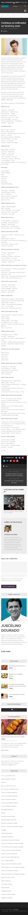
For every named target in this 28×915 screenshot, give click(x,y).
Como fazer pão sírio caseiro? (17, 694)
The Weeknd (4, 76)
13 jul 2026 (12, 690)
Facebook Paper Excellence (8, 820)
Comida (11, 668)
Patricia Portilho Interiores (8, 779)
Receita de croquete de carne (17, 666)
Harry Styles (10, 83)
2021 (7, 466)
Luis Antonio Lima (10, 775)
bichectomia (14, 853)
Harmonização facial (6, 833)
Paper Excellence (12, 792)
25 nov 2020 (4, 28)
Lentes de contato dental (8, 816)
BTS (9, 67)
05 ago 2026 (13, 669)
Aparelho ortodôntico (7, 898)
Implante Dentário (6, 891)
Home (2, 14)
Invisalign (3, 830)
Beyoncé (3, 65)
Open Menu (25, 10)
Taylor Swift (10, 100)
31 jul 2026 (12, 679)
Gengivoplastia (5, 887)
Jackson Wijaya (8, 884)
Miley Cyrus (4, 81)
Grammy (23, 58)
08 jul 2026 (12, 698)
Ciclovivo (3, 782)
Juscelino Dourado (13, 28)
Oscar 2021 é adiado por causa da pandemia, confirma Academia (14, 512)
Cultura (7, 14)
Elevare (3, 813)
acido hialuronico (15, 857)
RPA (13, 877)
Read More (4, 750)
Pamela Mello (10, 860)
